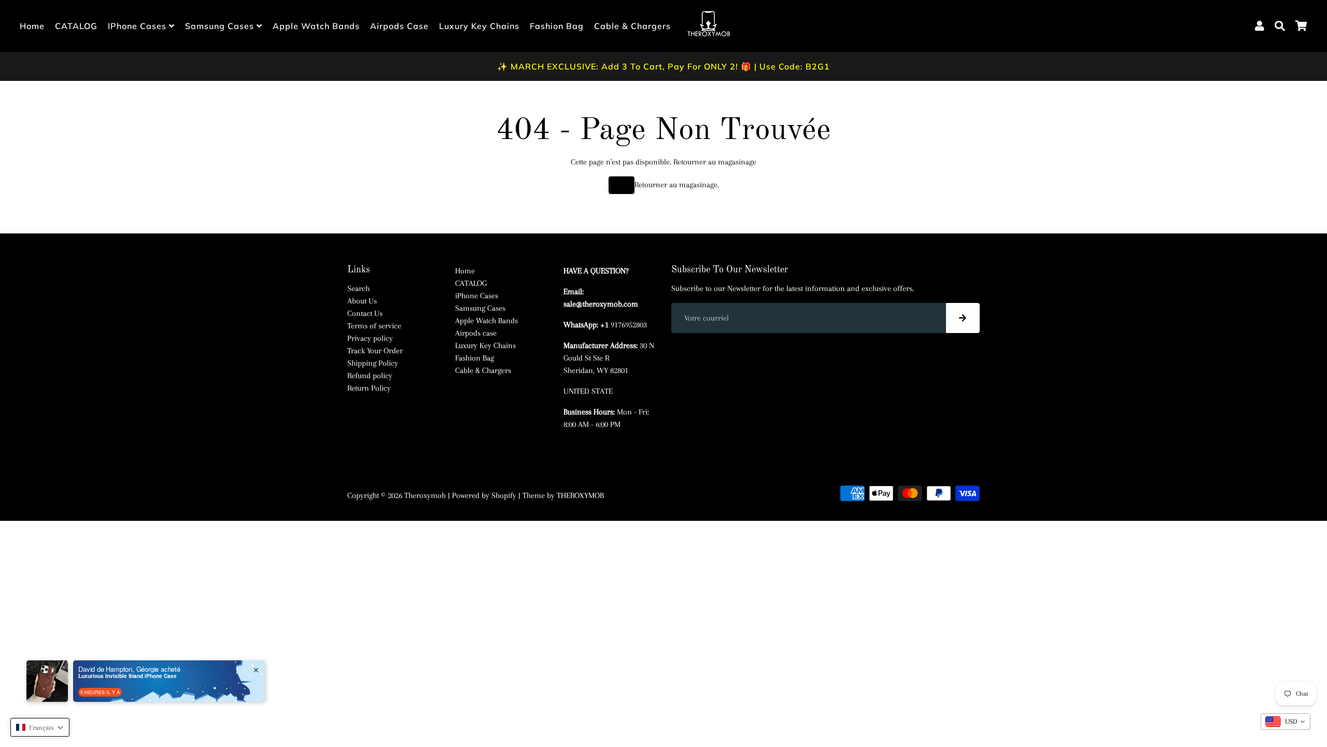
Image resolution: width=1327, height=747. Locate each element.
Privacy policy (370, 338)
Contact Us (365, 313)
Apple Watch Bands (316, 26)
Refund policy (369, 375)
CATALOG (76, 26)
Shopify (503, 495)
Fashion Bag (557, 26)
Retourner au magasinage (714, 162)
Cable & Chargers (632, 26)
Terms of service (374, 325)
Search (358, 288)
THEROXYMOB (580, 495)
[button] (40, 727)
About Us (362, 301)
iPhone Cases (138, 26)
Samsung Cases (221, 26)
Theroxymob (425, 495)
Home (32, 26)
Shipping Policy (372, 363)
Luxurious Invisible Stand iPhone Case (127, 676)
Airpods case (399, 26)
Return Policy (369, 388)
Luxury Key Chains (479, 26)
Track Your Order (375, 350)
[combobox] (1285, 721)
